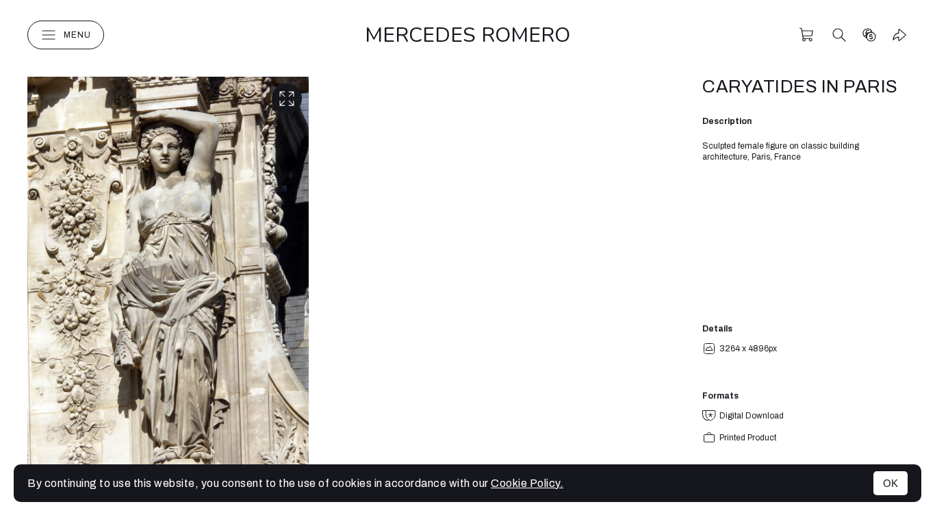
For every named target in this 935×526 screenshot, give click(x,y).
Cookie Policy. (527, 483)
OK (890, 483)
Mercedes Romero (467, 35)
